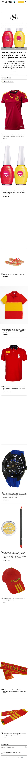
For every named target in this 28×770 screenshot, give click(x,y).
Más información (4, 753)
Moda (3, 25)
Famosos (16, 25)
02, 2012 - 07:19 (13, 73)
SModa (14, 17)
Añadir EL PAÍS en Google (8, 81)
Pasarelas (7, 25)
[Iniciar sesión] (25, 2)
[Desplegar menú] (2, 2)
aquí (22, 757)
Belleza (12, 25)
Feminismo (21, 25)
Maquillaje (9, 747)
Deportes (3, 747)
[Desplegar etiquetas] (26, 747)
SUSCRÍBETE (20, 1)
